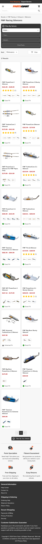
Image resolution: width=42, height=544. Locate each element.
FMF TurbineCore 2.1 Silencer (30, 167)
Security (3, 518)
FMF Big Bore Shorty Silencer (30, 331)
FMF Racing (12, 17)
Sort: (2, 52)
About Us (4, 493)
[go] (39, 11)
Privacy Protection (7, 516)
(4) (15, 132)
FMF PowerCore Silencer (31, 124)
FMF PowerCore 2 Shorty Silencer (31, 83)
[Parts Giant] (21, 6)
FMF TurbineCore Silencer (29, 210)
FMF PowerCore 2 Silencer (8, 83)
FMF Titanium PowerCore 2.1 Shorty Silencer (30, 371)
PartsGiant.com (6, 526)
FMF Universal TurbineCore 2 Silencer (10, 331)
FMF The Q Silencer (29, 248)
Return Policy (5, 506)
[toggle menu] (3, 6)
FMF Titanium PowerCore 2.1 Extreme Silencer (10, 411)
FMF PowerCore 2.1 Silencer (9, 210)
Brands (3, 17)
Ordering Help (5, 500)
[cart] (39, 6)
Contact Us (4, 490)
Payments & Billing (7, 513)
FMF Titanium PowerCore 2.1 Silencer (10, 248)
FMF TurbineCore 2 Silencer (8, 125)
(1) (15, 90)
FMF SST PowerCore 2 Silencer (10, 289)
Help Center (5, 487)
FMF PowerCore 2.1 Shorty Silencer (29, 289)
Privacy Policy (22, 541)
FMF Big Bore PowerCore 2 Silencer (9, 370)
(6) (36, 90)
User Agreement (34, 538)
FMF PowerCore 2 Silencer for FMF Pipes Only (10, 168)
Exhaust (20, 17)
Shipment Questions (7, 503)
